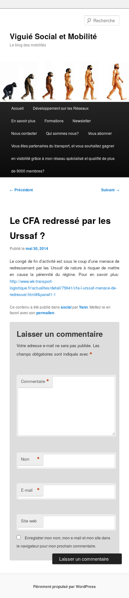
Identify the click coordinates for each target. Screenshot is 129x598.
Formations (54, 120)
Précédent (21, 190)
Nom (30, 459)
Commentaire (35, 381)
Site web (29, 521)
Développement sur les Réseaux (61, 108)
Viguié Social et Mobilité (53, 36)
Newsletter (82, 120)
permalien (45, 312)
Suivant (110, 190)
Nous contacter (24, 133)
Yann (83, 307)
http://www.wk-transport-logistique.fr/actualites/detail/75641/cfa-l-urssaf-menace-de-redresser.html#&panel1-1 (63, 287)
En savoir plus (23, 120)
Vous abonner (100, 133)
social (66, 307)
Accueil (17, 108)
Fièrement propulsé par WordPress (64, 586)
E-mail (30, 490)
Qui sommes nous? (62, 133)
